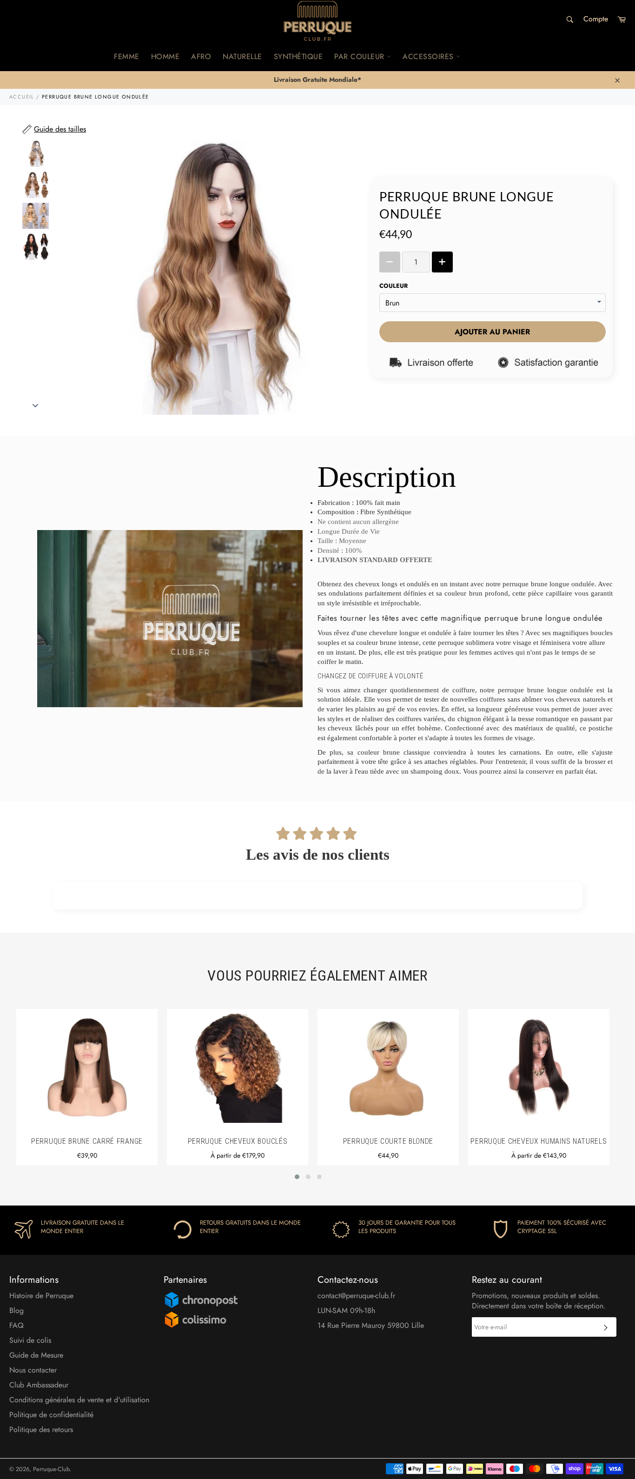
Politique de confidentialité (51, 1414)
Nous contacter (33, 1370)
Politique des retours (41, 1429)
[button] (297, 1176)
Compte (595, 18)
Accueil (21, 96)
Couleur (393, 286)
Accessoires (429, 56)
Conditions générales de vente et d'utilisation (79, 1399)
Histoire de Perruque (41, 1295)
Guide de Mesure (36, 1355)
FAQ (16, 1325)
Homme (165, 56)
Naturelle (242, 56)
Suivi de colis (30, 1340)
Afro (201, 56)
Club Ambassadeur (38, 1385)
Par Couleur (360, 56)
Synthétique (298, 56)
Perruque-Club (51, 1469)
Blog (16, 1310)
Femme (126, 56)
